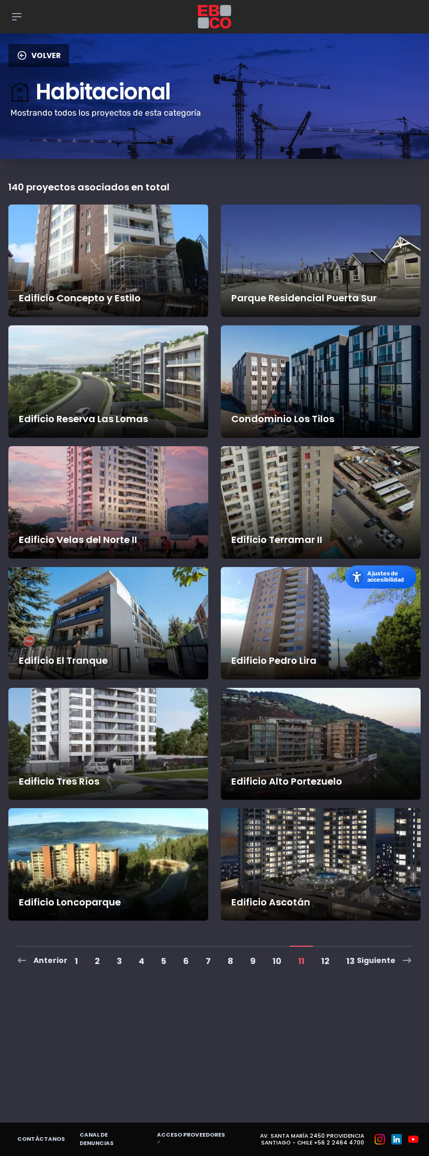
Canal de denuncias (97, 1139)
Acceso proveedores (192, 1139)
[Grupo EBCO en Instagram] (380, 1139)
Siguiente (376, 960)
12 (325, 961)
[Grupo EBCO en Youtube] (413, 1139)
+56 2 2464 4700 (339, 1143)
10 (277, 961)
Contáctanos (41, 1139)
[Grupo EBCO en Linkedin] (396, 1139)
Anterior (50, 960)
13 (350, 961)
